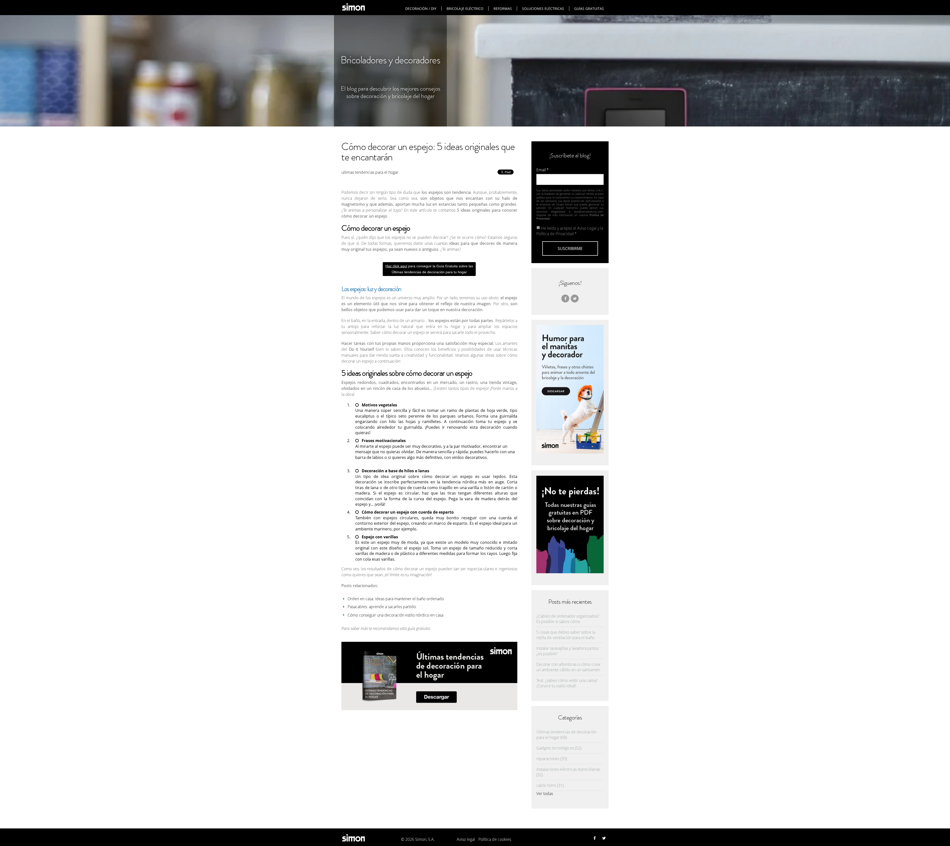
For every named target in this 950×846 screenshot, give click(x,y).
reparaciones (551, 758)
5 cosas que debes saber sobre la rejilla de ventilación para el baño (565, 634)
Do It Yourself (361, 349)
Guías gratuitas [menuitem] (589, 8)
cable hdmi (550, 785)
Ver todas (544, 793)
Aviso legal (466, 839)
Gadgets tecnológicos (558, 748)
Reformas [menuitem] (503, 8)
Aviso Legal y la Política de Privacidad (569, 230)
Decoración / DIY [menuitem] (420, 8)
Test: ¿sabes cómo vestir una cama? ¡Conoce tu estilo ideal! (567, 683)
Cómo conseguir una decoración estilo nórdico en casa (395, 615)
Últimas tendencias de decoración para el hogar (566, 734)
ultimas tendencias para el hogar (369, 172)
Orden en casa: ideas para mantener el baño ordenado (396, 598)
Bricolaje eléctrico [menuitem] (465, 8)
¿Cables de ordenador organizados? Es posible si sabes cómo (567, 618)
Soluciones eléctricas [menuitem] (543, 8)
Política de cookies (494, 839)
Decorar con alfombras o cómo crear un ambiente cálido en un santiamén (568, 667)
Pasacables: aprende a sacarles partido (382, 606)
